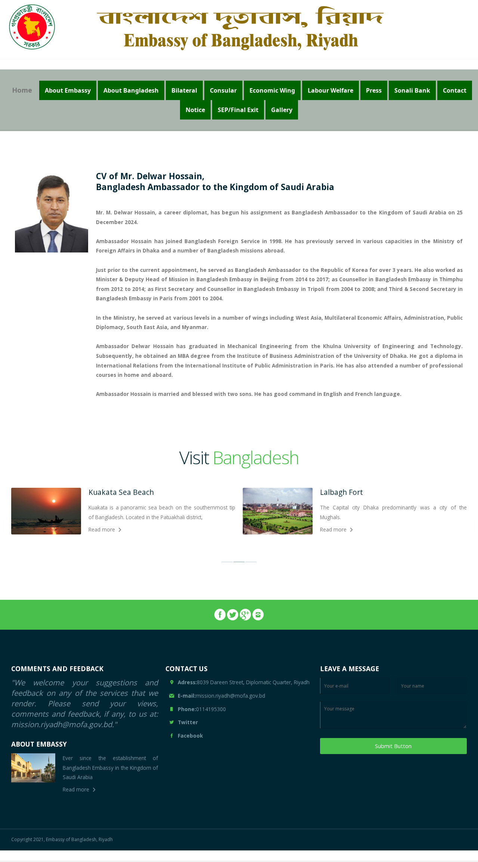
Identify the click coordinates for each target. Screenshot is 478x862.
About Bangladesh (131, 90)
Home (22, 90)
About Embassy (68, 90)
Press (374, 90)
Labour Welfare (330, 90)
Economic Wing (272, 90)
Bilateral (184, 90)
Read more (102, 529)
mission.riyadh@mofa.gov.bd (221, 695)
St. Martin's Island (119, 492)
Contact (454, 90)
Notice (195, 110)
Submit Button (393, 746)
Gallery (281, 110)
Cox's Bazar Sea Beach (358, 492)
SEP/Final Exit (238, 110)
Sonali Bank (412, 90)
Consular (223, 90)
